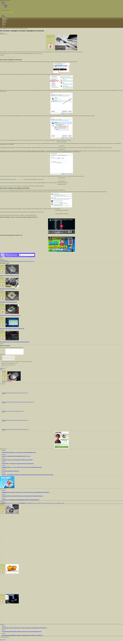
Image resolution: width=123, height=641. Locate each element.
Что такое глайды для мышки (6, 381)
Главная (1, 28)
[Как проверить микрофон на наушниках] (9, 513)
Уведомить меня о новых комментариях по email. (9, 363)
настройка (8, 258)
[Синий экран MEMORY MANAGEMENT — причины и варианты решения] (9, 623)
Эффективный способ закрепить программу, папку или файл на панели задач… (15, 392)
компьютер (22, 502)
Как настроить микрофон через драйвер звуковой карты (11, 57)
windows (3, 503)
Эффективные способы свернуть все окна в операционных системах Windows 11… (15, 429)
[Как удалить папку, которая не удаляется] (9, 573)
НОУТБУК (3, 20)
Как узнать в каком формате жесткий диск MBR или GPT (12, 328)
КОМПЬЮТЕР (4, 19)
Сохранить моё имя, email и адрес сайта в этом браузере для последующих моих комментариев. (16, 361)
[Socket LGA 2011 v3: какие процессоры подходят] (9, 313)
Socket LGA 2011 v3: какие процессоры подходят (10, 315)
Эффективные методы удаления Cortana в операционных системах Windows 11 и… (15, 420)
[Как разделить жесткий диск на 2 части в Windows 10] (9, 612)
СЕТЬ (3, 23)
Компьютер (5, 28)
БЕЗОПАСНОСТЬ (5, 18)
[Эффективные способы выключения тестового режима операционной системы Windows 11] (9, 563)
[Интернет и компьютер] (7, 13)
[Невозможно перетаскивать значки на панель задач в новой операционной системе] (9, 593)
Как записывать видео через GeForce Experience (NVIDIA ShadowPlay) (14, 341)
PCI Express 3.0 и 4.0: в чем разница (7, 288)
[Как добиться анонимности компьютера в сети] (9, 603)
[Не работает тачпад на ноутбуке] (9, 532)
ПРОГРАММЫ (4, 22)
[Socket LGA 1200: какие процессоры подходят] (9, 273)
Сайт (1, 359)
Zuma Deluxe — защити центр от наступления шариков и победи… (13, 411)
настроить (5, 258)
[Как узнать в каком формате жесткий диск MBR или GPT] (9, 326)
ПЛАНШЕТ (4, 21)
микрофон (1, 258)
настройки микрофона (19, 179)
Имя (1, 356)
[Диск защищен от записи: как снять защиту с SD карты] (9, 582)
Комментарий (2, 354)
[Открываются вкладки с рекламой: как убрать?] (9, 542)
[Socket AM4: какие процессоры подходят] (9, 300)
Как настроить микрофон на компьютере (8, 56)
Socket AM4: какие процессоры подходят (8, 302)
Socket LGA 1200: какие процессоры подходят (9, 275)
